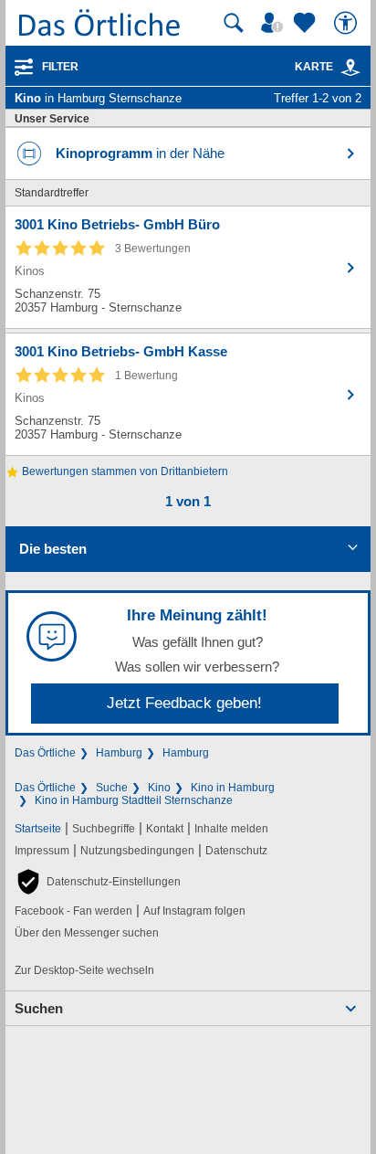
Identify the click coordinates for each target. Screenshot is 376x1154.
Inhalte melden (231, 828)
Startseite (38, 828)
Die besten (53, 548)
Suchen (39, 1008)
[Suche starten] (233, 23)
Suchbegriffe (103, 828)
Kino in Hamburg (233, 787)
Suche (112, 787)
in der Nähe (140, 153)
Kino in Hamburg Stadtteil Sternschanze (134, 800)
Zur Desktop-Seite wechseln (84, 970)
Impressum (42, 850)
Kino (159, 787)
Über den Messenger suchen (87, 932)
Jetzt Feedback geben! (184, 703)
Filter (60, 66)
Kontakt (164, 828)
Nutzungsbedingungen (137, 850)
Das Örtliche (45, 752)
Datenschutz (236, 850)
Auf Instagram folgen (194, 911)
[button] (98, 881)
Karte (314, 66)
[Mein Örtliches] (274, 23)
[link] (350, 68)
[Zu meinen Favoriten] (306, 23)
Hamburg (119, 752)
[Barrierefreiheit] (347, 23)
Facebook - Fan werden (73, 911)
